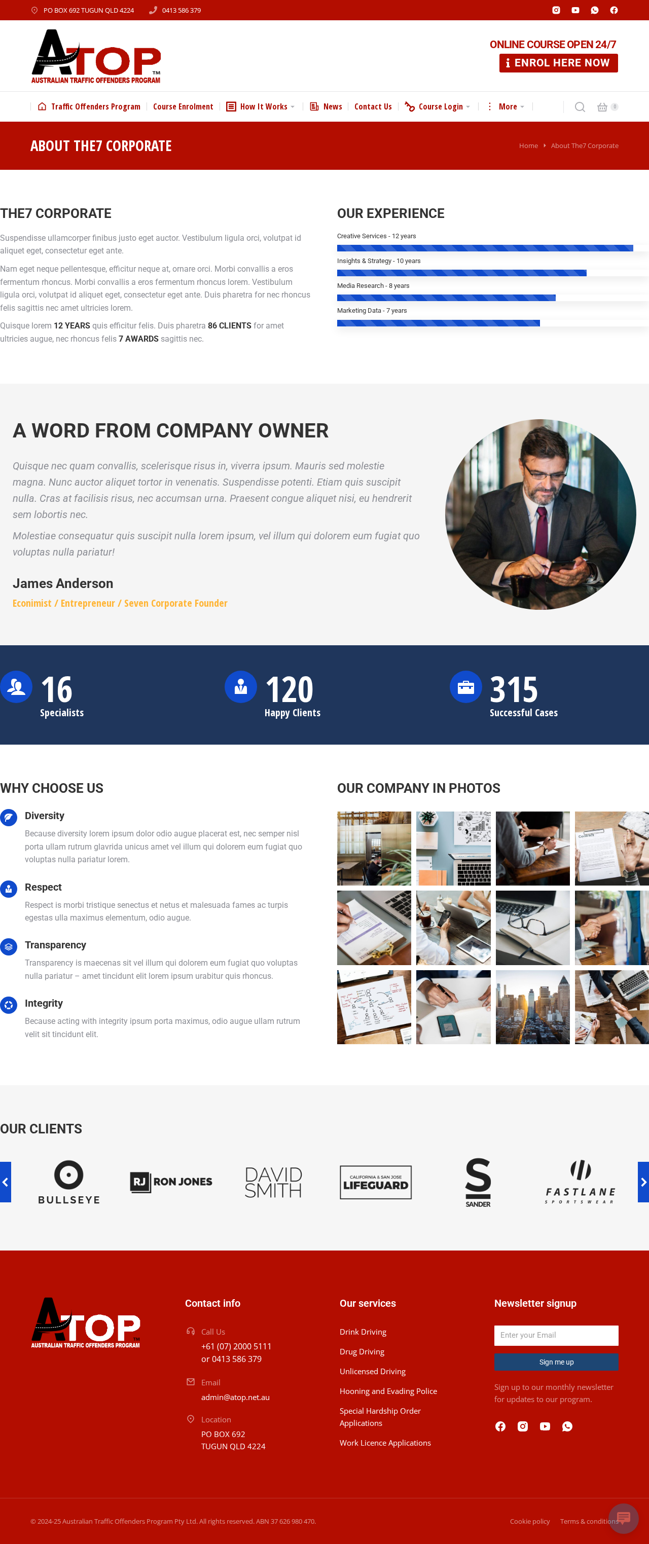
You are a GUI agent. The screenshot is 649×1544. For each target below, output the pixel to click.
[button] (5, 1182)
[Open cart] (602, 107)
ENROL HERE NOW (562, 63)
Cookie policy (530, 1521)
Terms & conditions (589, 1521)
